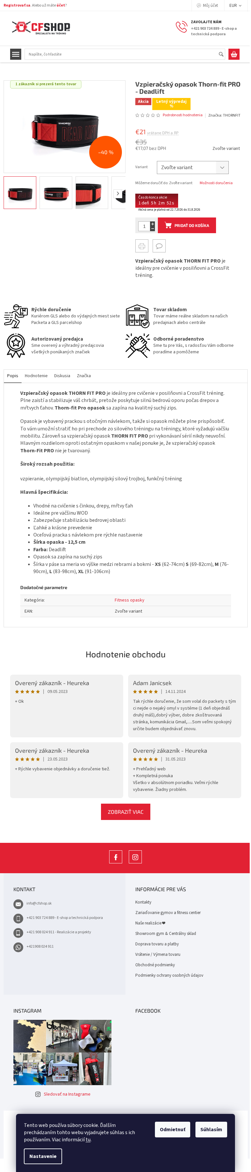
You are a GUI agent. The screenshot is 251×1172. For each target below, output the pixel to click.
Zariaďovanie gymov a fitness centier (165, 913)
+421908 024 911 (37, 946)
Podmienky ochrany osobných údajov (167, 975)
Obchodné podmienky (153, 965)
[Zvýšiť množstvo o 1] (150, 223)
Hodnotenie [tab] (33, 376)
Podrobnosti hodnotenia (180, 115)
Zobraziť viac (123, 812)
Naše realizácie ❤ (148, 923)
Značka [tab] (81, 376)
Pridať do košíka (189, 225)
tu (85, 1139)
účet (58, 5)
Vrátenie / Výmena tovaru (155, 954)
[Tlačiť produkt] (139, 245)
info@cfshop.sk (36, 903)
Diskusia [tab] (60, 376)
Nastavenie (40, 1156)
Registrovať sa (14, 5)
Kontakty (141, 902)
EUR (231, 5)
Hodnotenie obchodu (123, 654)
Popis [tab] (10, 376)
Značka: (222, 115)
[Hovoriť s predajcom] (156, 245)
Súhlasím (209, 1129)
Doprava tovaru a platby (154, 944)
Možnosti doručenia (213, 183)
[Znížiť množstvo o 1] (150, 228)
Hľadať (221, 54)
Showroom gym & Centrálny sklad (163, 934)
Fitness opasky (127, 600)
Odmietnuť (170, 1129)
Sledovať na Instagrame (65, 1094)
